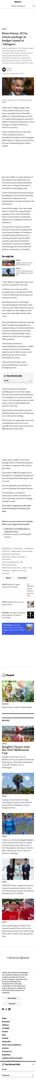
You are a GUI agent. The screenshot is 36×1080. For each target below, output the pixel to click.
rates (24, 568)
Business (6, 1022)
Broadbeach (6, 548)
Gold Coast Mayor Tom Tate (12, 562)
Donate (12, 1004)
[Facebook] (3, 1009)
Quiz (4, 1035)
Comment (22, 578)
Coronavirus (28, 548)
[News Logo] (18, 6)
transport (5, 573)
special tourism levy (18, 571)
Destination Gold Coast (11, 554)
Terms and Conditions (11, 1045)
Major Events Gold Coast (11, 568)
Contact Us (7, 1051)
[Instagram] (6, 1009)
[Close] (33, 1064)
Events (5, 1031)
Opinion (5, 1025)
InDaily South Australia (12, 1058)
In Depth (5, 1028)
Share (8, 578)
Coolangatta (17, 548)
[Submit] (30, 380)
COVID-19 (6, 551)
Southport (6, 571)
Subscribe (12, 998)
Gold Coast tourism (9, 565)
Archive (5, 1048)
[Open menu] (33, 6)
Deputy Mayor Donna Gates (21, 551)
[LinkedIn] (9, 1009)
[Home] (18, 2)
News (4, 1018)
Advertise (6, 1055)
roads (30, 568)
